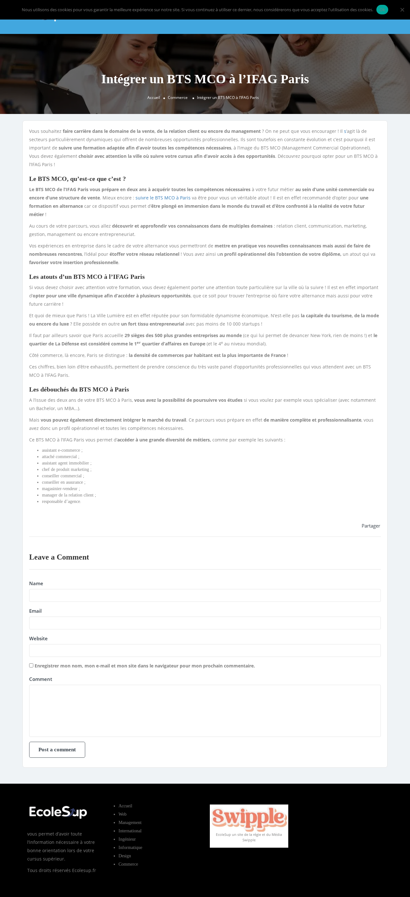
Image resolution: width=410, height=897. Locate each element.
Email (35, 611)
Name (36, 583)
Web (123, 814)
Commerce (178, 97)
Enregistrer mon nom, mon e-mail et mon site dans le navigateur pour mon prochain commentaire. (145, 666)
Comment (40, 679)
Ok (382, 9)
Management (130, 822)
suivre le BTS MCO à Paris (163, 198)
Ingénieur (127, 839)
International (130, 830)
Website (38, 638)
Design (125, 855)
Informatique (130, 847)
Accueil (153, 97)
